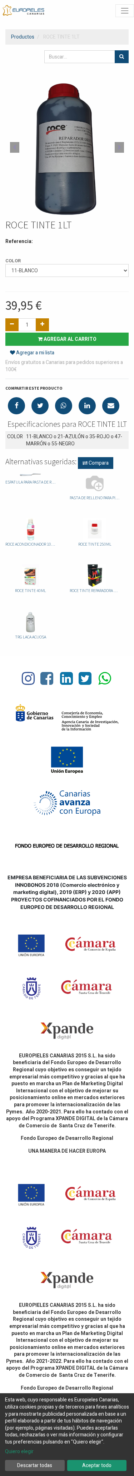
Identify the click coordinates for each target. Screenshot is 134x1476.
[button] (14, 147)
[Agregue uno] (42, 324)
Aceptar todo (96, 1465)
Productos (22, 37)
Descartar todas (34, 1465)
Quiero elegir (19, 1451)
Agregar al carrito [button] (69, 339)
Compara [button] (98, 463)
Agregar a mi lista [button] (34, 353)
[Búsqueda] (122, 56)
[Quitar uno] (12, 324)
